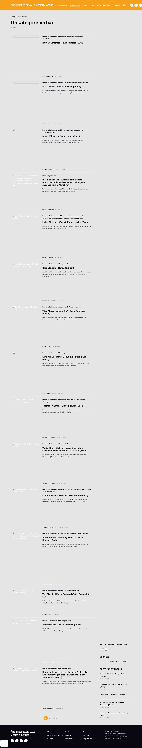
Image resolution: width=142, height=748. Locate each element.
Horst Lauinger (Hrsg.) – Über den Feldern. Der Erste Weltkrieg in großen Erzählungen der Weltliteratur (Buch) (65, 674)
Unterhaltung (47, 39)
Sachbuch (62, 82)
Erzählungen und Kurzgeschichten (69, 130)
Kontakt (86, 735)
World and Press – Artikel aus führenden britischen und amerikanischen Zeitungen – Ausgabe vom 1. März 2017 (63, 182)
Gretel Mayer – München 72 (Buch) (112, 694)
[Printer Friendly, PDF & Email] (106, 649)
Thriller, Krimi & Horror (77, 399)
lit (58, 36)
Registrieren (87, 739)
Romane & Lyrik (64, 36)
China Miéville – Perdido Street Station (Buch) (65, 495)
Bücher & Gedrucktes (49, 36)
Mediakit (68, 735)
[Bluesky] (26, 741)
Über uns (50, 732)
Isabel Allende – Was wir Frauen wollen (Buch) (65, 222)
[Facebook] (131, 5)
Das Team (68, 732)
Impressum (69, 739)
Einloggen (50, 739)
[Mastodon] (21, 741)
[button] (124, 5)
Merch (85, 732)
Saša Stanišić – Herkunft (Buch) (58, 268)
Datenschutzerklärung (53, 735)
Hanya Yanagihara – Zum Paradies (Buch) (62, 43)
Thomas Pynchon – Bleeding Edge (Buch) (62, 406)
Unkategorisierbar (76, 36)
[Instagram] (136, 5)
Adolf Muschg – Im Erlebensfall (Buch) (61, 625)
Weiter (55, 718)
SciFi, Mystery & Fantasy (67, 489)
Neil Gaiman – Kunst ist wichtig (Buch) (61, 86)
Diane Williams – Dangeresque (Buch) (61, 136)
